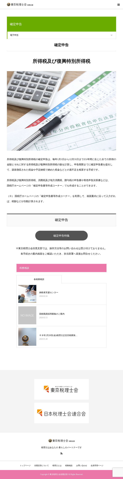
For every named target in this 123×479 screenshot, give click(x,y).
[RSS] (61, 453)
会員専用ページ (97, 465)
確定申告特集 (61, 235)
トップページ (25, 465)
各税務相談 (39, 279)
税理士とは (57, 465)
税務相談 (68, 465)
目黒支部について (41, 465)
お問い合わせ (81, 465)
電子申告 (14, 35)
